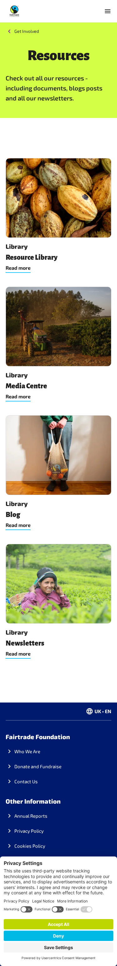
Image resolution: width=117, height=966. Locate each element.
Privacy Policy (29, 831)
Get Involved (26, 31)
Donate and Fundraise (37, 766)
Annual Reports (30, 816)
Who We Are (27, 751)
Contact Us (26, 781)
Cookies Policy (29, 846)
